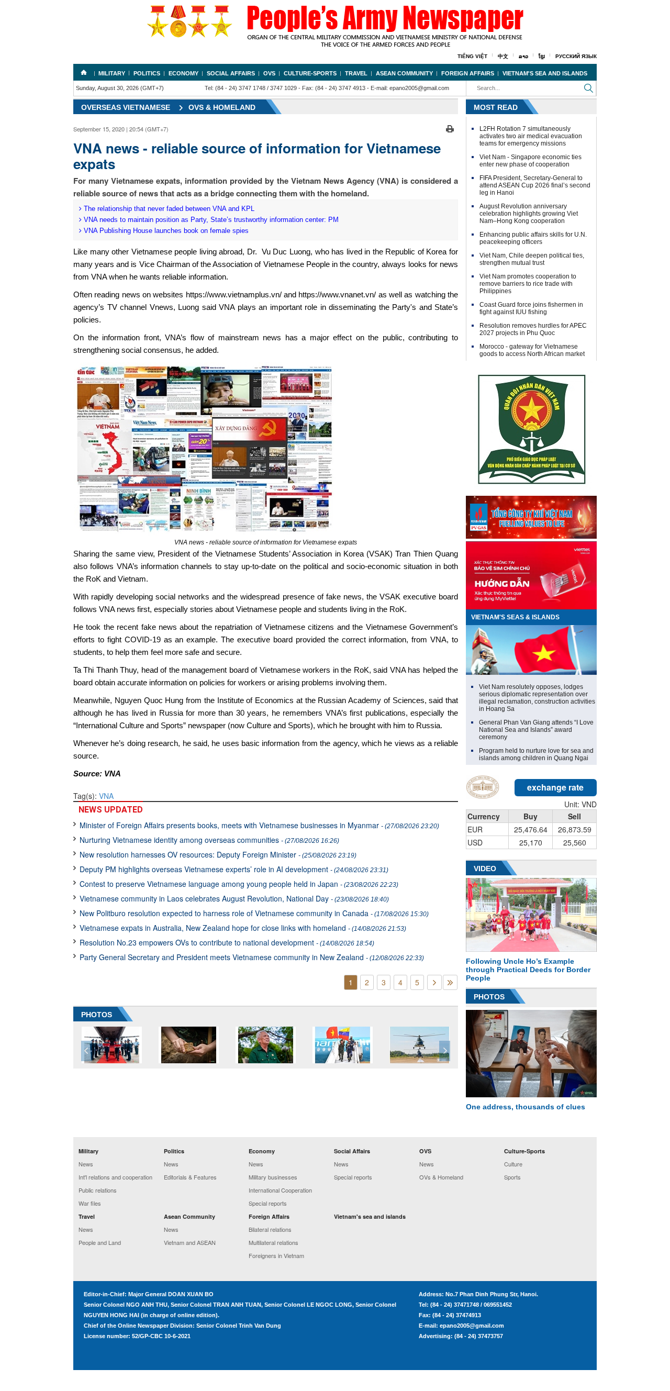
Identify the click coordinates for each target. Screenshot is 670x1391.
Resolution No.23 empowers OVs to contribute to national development (227, 942)
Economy (183, 73)
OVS (269, 73)
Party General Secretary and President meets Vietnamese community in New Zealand (252, 957)
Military (111, 73)
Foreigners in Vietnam (276, 1255)
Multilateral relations (273, 1242)
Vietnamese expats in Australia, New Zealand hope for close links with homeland (243, 927)
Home (84, 72)
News (86, 1164)
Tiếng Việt (472, 56)
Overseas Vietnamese (125, 107)
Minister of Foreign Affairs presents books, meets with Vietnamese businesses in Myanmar (259, 825)
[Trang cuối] (450, 982)
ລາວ (523, 56)
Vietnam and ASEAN (190, 1242)
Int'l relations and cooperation (115, 1177)
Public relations (98, 1190)
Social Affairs (231, 73)
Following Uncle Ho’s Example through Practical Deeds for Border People (528, 969)
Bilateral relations (270, 1229)
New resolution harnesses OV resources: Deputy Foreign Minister (218, 854)
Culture (513, 1164)
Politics (146, 73)
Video (485, 868)
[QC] (531, 514)
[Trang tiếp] (434, 982)
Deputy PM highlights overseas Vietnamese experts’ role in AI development (234, 869)
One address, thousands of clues (525, 1107)
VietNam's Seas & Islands (515, 617)
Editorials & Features (190, 1177)
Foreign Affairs (467, 73)
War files (90, 1203)
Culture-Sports (310, 73)
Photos (489, 997)
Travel (356, 73)
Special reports (268, 1203)
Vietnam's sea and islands (544, 73)
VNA (106, 796)
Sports (512, 1177)
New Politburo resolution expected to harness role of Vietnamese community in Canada (254, 913)
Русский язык (576, 56)
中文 (503, 56)
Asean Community (404, 73)
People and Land (100, 1242)
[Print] (450, 128)
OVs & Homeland (221, 107)
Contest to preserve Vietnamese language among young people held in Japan (239, 883)
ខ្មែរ (542, 56)
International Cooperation (280, 1190)
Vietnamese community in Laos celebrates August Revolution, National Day (234, 898)
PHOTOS (96, 1014)
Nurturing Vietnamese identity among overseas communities (209, 839)
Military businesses (273, 1177)
